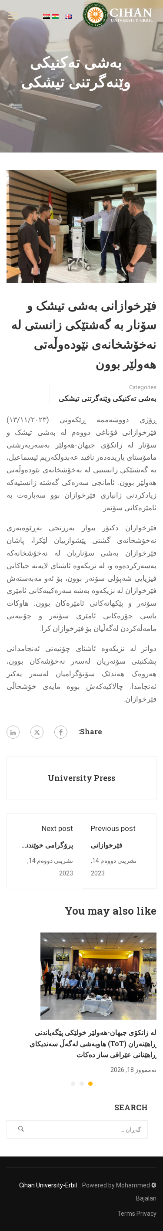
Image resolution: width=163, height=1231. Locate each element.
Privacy (146, 1213)
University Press (81, 778)
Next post (57, 828)
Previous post (113, 828)
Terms (126, 1213)
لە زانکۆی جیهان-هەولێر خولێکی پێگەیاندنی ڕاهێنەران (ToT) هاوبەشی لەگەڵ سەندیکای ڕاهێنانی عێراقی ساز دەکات (93, 1043)
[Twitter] (36, 732)
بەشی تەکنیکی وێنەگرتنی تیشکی (107, 398)
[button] (90, 1084)
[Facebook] (60, 732)
